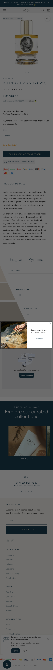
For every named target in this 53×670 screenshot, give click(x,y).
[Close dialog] (50, 323)
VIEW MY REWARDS (39, 338)
